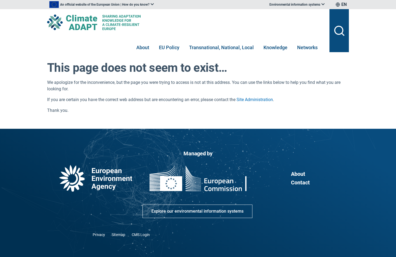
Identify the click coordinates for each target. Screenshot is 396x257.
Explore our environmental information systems (197, 211)
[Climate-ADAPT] (186, 22)
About (142, 47)
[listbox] (101, 4)
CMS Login (141, 235)
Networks (307, 47)
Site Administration (255, 99)
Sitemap (118, 235)
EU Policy (169, 47)
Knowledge (275, 47)
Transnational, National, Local (221, 47)
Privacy (99, 235)
